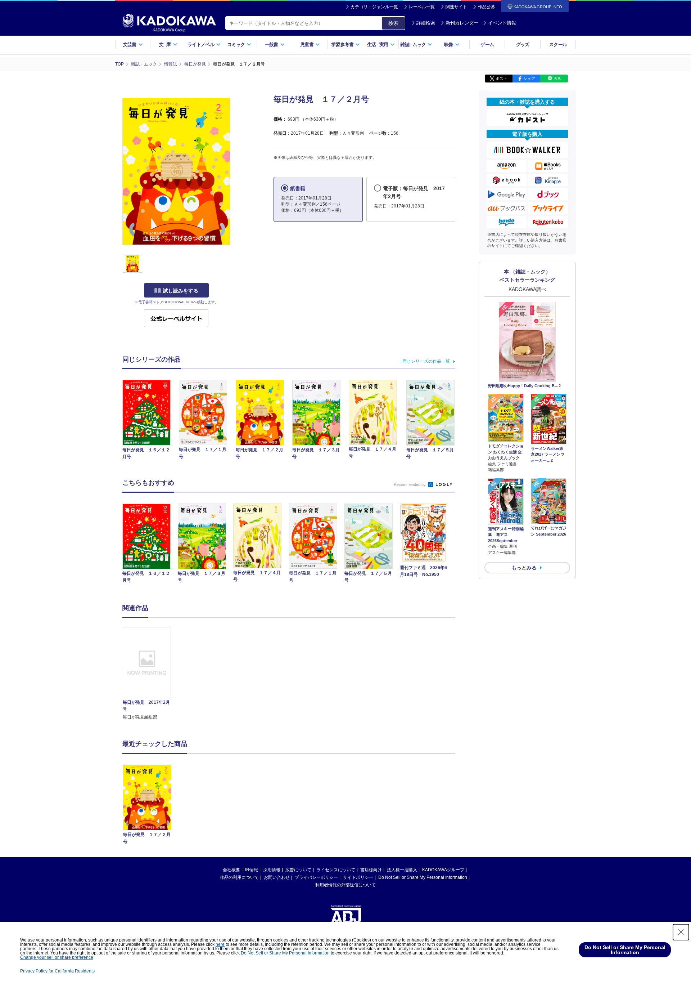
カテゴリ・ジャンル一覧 (374, 6)
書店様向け (371, 869)
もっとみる (524, 568)
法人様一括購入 (402, 869)
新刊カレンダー (462, 23)
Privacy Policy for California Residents (57, 971)
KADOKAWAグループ (443, 869)
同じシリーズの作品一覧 (426, 361)
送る (557, 78)
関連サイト (456, 6)
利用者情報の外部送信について (345, 884)
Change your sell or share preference (56, 957)
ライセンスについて (335, 869)
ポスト (501, 78)
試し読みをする (180, 291)
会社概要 (231, 869)
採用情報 (271, 869)
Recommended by (410, 484)
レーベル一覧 (422, 6)
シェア (529, 78)
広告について (298, 869)
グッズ (522, 44)
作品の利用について (239, 877)
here (220, 944)
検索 (393, 23)
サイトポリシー (358, 877)
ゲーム (487, 44)
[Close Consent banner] (681, 932)
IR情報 (251, 869)
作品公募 (486, 6)
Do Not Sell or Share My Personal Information (422, 877)
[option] (150, 674)
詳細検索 (425, 23)
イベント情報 (502, 23)
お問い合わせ (277, 877)
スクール (558, 44)
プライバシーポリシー (316, 877)
